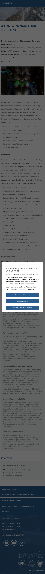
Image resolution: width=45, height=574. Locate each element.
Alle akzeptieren (22, 295)
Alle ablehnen (22, 301)
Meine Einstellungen (22, 307)
